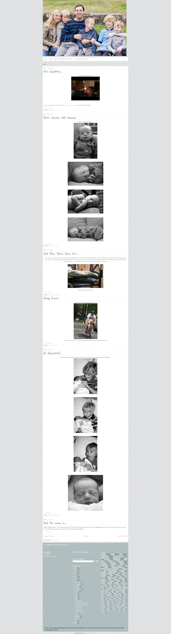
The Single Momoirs (90, 633)
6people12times (112, 578)
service (124, 598)
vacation (124, 569)
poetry (124, 608)
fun (121, 554)
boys (49, 109)
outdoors (104, 556)
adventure (118, 584)
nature (115, 577)
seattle (124, 609)
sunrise (106, 585)
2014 (75, 572)
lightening (123, 604)
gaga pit (118, 603)
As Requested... (52, 353)
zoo (124, 599)
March (77, 614)
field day (103, 603)
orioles (102, 582)
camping (103, 602)
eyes (120, 602)
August (77, 591)
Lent (104, 588)
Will (123, 579)
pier (120, 608)
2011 (75, 578)
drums (124, 585)
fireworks (108, 603)
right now (119, 609)
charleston (109, 583)
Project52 (113, 562)
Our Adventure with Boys (70, 105)
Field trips (122, 570)
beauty (50, 245)
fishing (102, 587)
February (77, 616)
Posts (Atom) (55, 540)
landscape (117, 604)
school (123, 574)
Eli (113, 584)
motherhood (118, 597)
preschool (103, 609)
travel (116, 599)
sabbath (110, 582)
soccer (118, 575)
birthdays (103, 572)
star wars (105, 584)
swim (106, 599)
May (76, 597)
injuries (102, 597)
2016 (75, 568)
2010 (75, 580)
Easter (119, 585)
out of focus (108, 598)
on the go (114, 608)
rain (126, 577)
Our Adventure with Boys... (84, 4)
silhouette (123, 592)
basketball (103, 583)
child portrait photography (110, 570)
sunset (116, 579)
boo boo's (108, 589)
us (106, 587)
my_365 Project (118, 556)
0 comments (48, 108)
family (53, 109)
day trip (109, 577)
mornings (113, 607)
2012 (75, 576)
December (78, 582)
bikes (102, 592)
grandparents (122, 589)
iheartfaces (103, 575)
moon (108, 607)
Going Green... (52, 298)
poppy (123, 582)
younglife (103, 612)
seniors (119, 598)
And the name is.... (55, 523)
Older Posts (122, 536)
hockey (107, 604)
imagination (104, 566)
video (115, 585)
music (112, 566)
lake (119, 573)
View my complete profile (50, 556)
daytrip (116, 602)
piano (102, 594)
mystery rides (124, 583)
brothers (53, 294)
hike (124, 580)
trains (110, 584)
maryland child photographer (108, 573)
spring (118, 580)
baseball (113, 564)
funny (121, 577)
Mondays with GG (111, 588)
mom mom (103, 607)
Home (45, 59)
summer (103, 562)
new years (108, 608)
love (107, 597)
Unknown (48, 554)
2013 (75, 574)
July (76, 593)
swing (111, 585)
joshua (123, 584)
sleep (102, 599)
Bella (106, 567)
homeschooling (113, 572)
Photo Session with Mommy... (60, 118)
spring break (104, 593)
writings (110, 587)
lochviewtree (116, 583)
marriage (112, 597)
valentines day (117, 594)
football (113, 603)
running (114, 598)
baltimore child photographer (109, 569)
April (76, 599)
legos (117, 582)
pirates (117, 592)
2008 (75, 623)
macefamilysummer (117, 567)
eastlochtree (104, 580)
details (115, 593)
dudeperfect (114, 589)
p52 (124, 593)
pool (102, 585)
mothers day (119, 607)
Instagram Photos (81, 59)
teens (110, 593)
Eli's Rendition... (53, 72)
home (112, 604)
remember (113, 609)
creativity (117, 574)
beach (111, 575)
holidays (121, 562)
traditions (111, 599)
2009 (75, 621)
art (104, 578)
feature (124, 602)
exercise (50, 345)
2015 (75, 570)
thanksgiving (109, 594)
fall (126, 566)
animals (110, 574)
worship (112, 590)
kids (57, 245)
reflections (120, 561)
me (110, 579)
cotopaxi (108, 602)
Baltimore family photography (120, 587)
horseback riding (104, 590)
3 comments (48, 531)
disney (120, 593)
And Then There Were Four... (61, 254)
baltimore (119, 588)
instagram (112, 580)
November (78, 584)
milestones (117, 559)
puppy (108, 609)
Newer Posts (49, 536)
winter (120, 599)
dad (112, 602)
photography (116, 558)
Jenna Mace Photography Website (61, 59)
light (113, 592)
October (77, 586)
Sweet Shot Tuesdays (120, 590)
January (77, 618)
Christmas (104, 564)
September (78, 589)
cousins (103, 579)
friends (110, 561)
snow (122, 564)
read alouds (121, 578)
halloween (108, 592)
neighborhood (105, 558)
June (76, 595)
